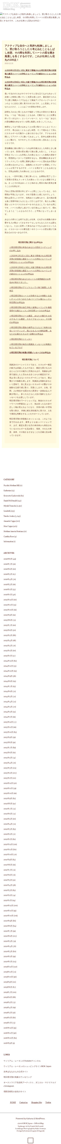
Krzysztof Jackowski (12, 496)
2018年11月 (8, 1033)
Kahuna (29, 1119)
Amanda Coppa (9, 521)
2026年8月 (8, 559)
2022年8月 (8, 804)
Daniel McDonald (10, 501)
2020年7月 (8, 931)
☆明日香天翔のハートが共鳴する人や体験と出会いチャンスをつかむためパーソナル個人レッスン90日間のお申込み (30, 299)
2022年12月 (8, 783)
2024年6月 (8, 691)
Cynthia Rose (9, 536)
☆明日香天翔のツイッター (20, 339)
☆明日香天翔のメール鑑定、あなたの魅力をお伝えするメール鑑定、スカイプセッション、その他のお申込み (30, 319)
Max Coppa (8, 526)
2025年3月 (8, 646)
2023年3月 (8, 768)
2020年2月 (8, 956)
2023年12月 (8, 722)
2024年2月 (8, 712)
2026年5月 (8, 574)
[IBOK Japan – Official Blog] (17, 6)
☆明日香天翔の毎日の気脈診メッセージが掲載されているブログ (30, 345)
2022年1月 (8, 839)
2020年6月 (8, 936)
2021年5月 (8, 880)
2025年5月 (8, 635)
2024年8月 (8, 681)
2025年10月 (8, 610)
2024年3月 (8, 707)
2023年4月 (8, 763)
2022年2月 (8, 834)
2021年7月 (8, 870)
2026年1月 (8, 594)
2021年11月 (8, 849)
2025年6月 (8, 630)
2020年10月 (8, 916)
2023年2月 (8, 773)
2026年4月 (8, 579)
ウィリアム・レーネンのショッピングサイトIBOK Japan (27, 1066)
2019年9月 (8, 982)
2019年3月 (8, 1013)
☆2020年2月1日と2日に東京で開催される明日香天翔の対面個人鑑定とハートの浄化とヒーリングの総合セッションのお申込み (30, 73)
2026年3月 (8, 584)
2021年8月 (8, 865)
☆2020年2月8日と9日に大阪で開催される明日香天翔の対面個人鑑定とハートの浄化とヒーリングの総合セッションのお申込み (30, 85)
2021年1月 (8, 900)
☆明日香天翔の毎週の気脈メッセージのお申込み (30, 352)
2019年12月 (8, 967)
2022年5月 (8, 819)
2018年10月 (8, 1038)
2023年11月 (8, 727)
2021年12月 (8, 844)
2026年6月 (8, 569)
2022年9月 (8, 798)
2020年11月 (8, 911)
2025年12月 (8, 600)
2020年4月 (8, 946)
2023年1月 (8, 778)
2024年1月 (8, 717)
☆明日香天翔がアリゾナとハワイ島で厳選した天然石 (30, 289)
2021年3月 (8, 890)
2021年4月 (8, 885)
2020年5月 (8, 941)
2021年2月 (8, 895)
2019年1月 (8, 1023)
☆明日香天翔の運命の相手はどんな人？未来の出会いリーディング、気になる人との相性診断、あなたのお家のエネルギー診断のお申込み (30, 330)
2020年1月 (8, 961)
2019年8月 (8, 987)
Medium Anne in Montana (13, 531)
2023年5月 (8, 758)
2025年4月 (8, 640)
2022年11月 (8, 788)
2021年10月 (8, 854)
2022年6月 (8, 814)
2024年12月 (8, 661)
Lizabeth (7, 511)
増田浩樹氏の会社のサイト (15, 1091)
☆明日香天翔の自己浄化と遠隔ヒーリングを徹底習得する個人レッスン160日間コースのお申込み (30, 309)
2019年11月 (8, 972)
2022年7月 (8, 809)
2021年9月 (8, 860)
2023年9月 (8, 737)
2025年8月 (8, 620)
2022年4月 (8, 824)
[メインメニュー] (57, 6)
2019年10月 (8, 977)
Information (8, 541)
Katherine (7, 491)
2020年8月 (8, 926)
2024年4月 (8, 702)
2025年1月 (8, 656)
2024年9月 (8, 676)
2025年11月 (8, 605)
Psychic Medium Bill (11, 485)
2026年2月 (8, 589)
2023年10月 (8, 732)
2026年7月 (8, 564)
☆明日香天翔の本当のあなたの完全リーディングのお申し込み (30, 249)
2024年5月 (8, 696)
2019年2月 (8, 1018)
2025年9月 (8, 615)
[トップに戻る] (30, 1140)
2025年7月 (8, 625)
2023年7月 (8, 747)
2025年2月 (8, 651)
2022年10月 (8, 793)
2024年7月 (8, 686)
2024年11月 (8, 666)
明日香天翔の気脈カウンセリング (18, 1077)
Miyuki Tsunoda (10, 506)
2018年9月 (8, 1043)
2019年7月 (8, 992)
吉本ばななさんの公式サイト (16, 1072)
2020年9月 (8, 921)
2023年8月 (8, 742)
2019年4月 (8, 1007)
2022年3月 (8, 829)
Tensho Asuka (9, 516)
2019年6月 (8, 997)
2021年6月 (8, 875)
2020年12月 (8, 905)
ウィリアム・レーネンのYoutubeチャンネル (22, 1061)
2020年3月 (8, 951)
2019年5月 (8, 1002)
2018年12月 (8, 1028)
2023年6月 (8, 752)
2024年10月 (8, 671)
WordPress (40, 1119)
